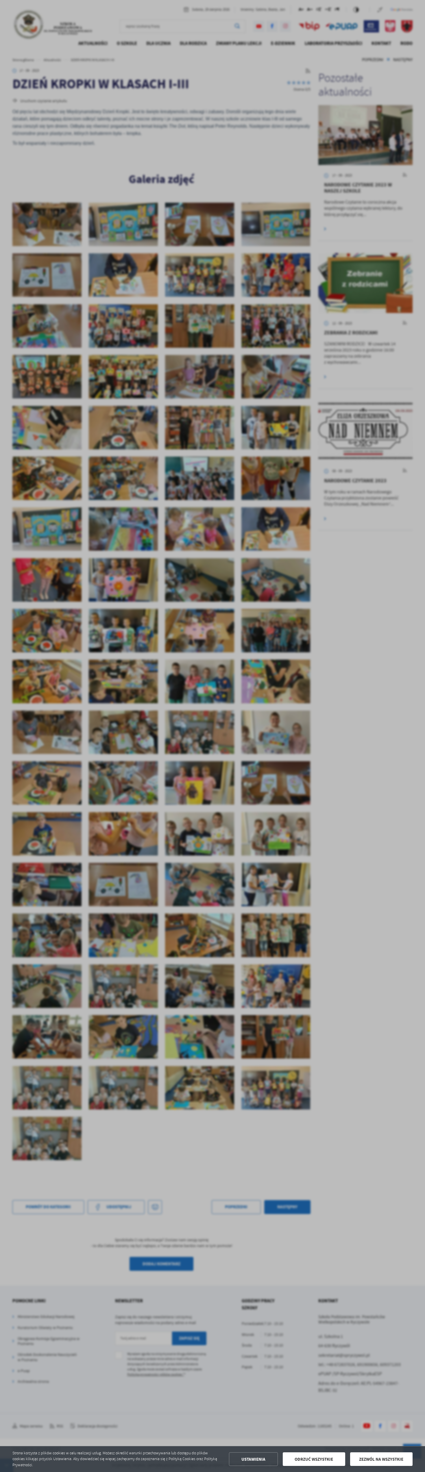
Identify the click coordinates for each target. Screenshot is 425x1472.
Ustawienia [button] (253, 1459)
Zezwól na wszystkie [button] (381, 1459)
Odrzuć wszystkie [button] (314, 1459)
